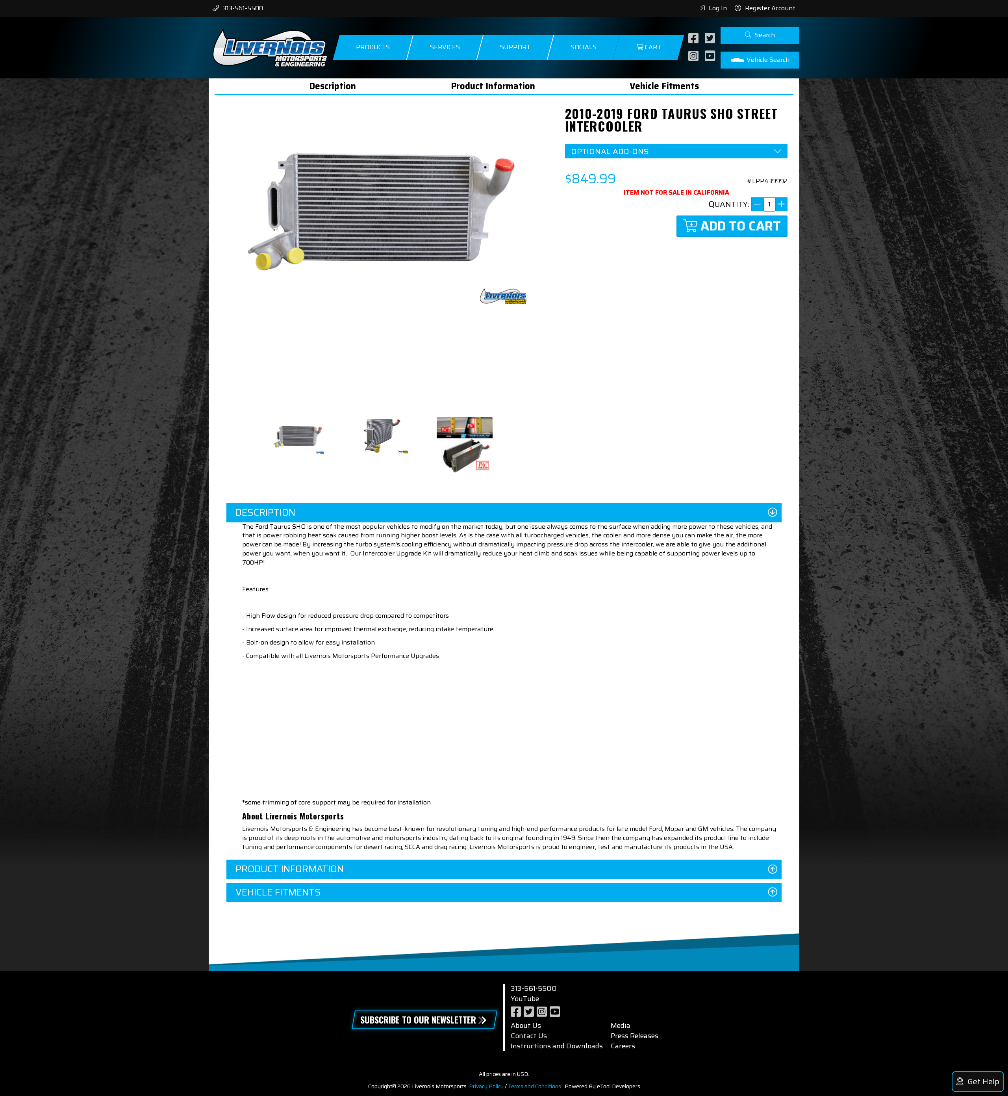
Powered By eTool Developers (602, 1086)
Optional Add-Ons (610, 151)
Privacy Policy (486, 1086)
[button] (760, 35)
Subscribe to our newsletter (418, 1019)
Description (332, 86)
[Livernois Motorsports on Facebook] (694, 39)
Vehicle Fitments (664, 86)
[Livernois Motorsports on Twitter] (711, 39)
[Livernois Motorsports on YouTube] (711, 56)
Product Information (493, 86)
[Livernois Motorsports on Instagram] (694, 56)
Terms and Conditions (534, 1086)
